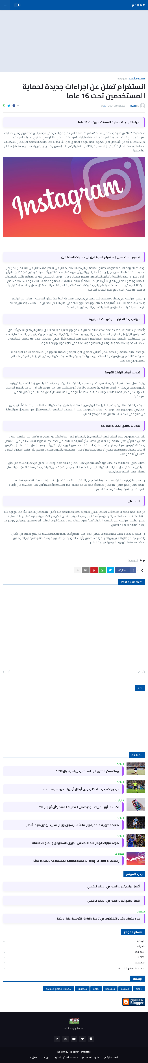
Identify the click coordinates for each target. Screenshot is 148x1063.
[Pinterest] (94, 570)
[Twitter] (8, 105)
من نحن (45, 1057)
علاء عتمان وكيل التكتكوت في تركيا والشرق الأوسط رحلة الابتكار (98, 918)
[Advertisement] (74, 41)
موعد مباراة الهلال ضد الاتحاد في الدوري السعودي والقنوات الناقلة (75, 843)
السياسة (73, 946)
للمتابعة (137, 755)
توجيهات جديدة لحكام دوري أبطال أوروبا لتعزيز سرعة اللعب (81, 789)
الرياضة (73, 941)
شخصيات (73, 962)
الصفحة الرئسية (110, 1057)
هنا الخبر (138, 5)
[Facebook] (13, 105)
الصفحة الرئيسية (137, 78)
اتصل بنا (33, 1057)
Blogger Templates (80, 1051)
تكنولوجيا (122, 78)
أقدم (7, 672)
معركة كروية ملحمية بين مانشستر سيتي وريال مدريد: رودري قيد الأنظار (73, 825)
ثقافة (73, 957)
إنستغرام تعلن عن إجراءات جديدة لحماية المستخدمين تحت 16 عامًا (76, 861)
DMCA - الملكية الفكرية (66, 1057)
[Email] (86, 570)
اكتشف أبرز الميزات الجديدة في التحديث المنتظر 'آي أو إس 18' (79, 807)
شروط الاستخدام (90, 1057)
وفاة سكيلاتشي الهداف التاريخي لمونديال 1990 (87, 771)
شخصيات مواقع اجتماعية (73, 968)
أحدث (140, 672)
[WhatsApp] (4, 105)
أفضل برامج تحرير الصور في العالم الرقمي (113, 886)
